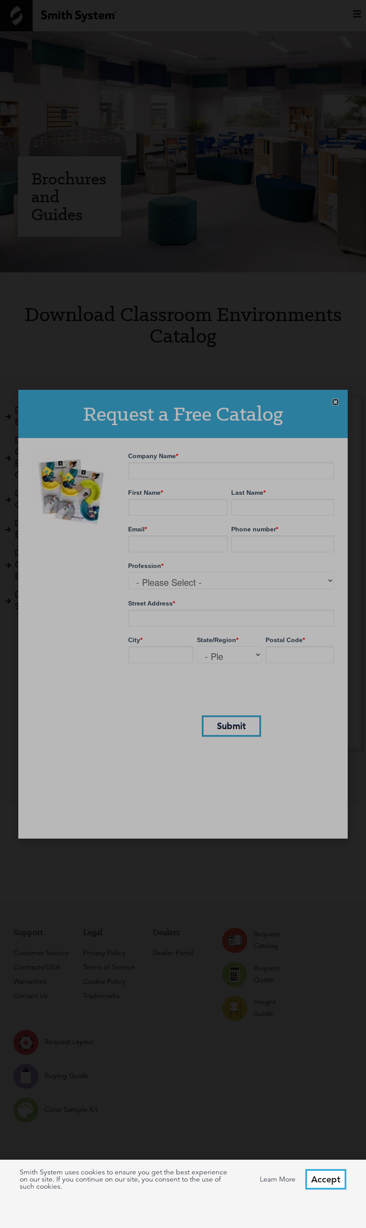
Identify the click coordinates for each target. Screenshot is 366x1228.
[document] (183, 614)
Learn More (277, 1179)
